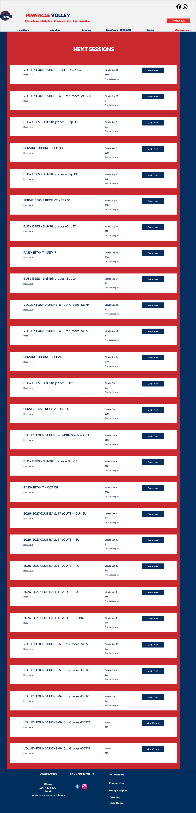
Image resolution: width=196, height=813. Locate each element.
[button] (153, 70)
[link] (60, 70)
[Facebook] (179, 7)
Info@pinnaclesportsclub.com (48, 795)
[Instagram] (185, 7)
